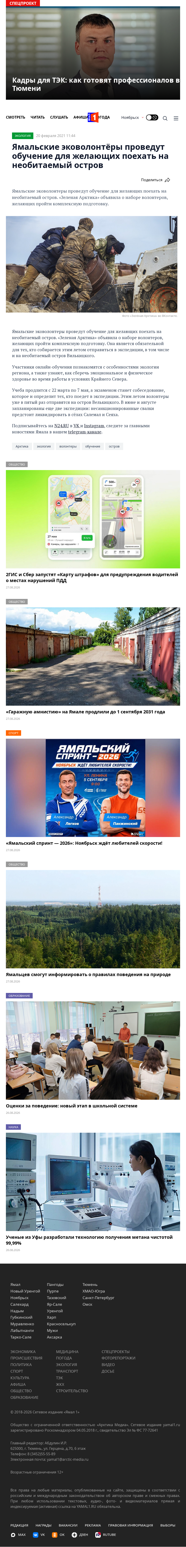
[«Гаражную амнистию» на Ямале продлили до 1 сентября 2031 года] (93, 656)
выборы (167, 1525)
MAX (22, 1534)
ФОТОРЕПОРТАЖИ (118, 1358)
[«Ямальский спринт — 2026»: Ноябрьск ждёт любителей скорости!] (93, 788)
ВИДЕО (108, 1364)
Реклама (93, 1525)
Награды (43, 1525)
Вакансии (68, 1525)
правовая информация (130, 1525)
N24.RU (61, 425)
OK (62, 1534)
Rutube (109, 1534)
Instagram (94, 425)
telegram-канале (84, 432)
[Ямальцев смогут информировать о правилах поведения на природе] (93, 919)
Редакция (19, 1525)
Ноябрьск (130, 117)
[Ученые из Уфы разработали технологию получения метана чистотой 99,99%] (93, 1182)
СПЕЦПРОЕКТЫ (116, 1351)
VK (76, 425)
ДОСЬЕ (108, 1371)
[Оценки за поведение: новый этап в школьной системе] (93, 1050)
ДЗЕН (83, 1534)
